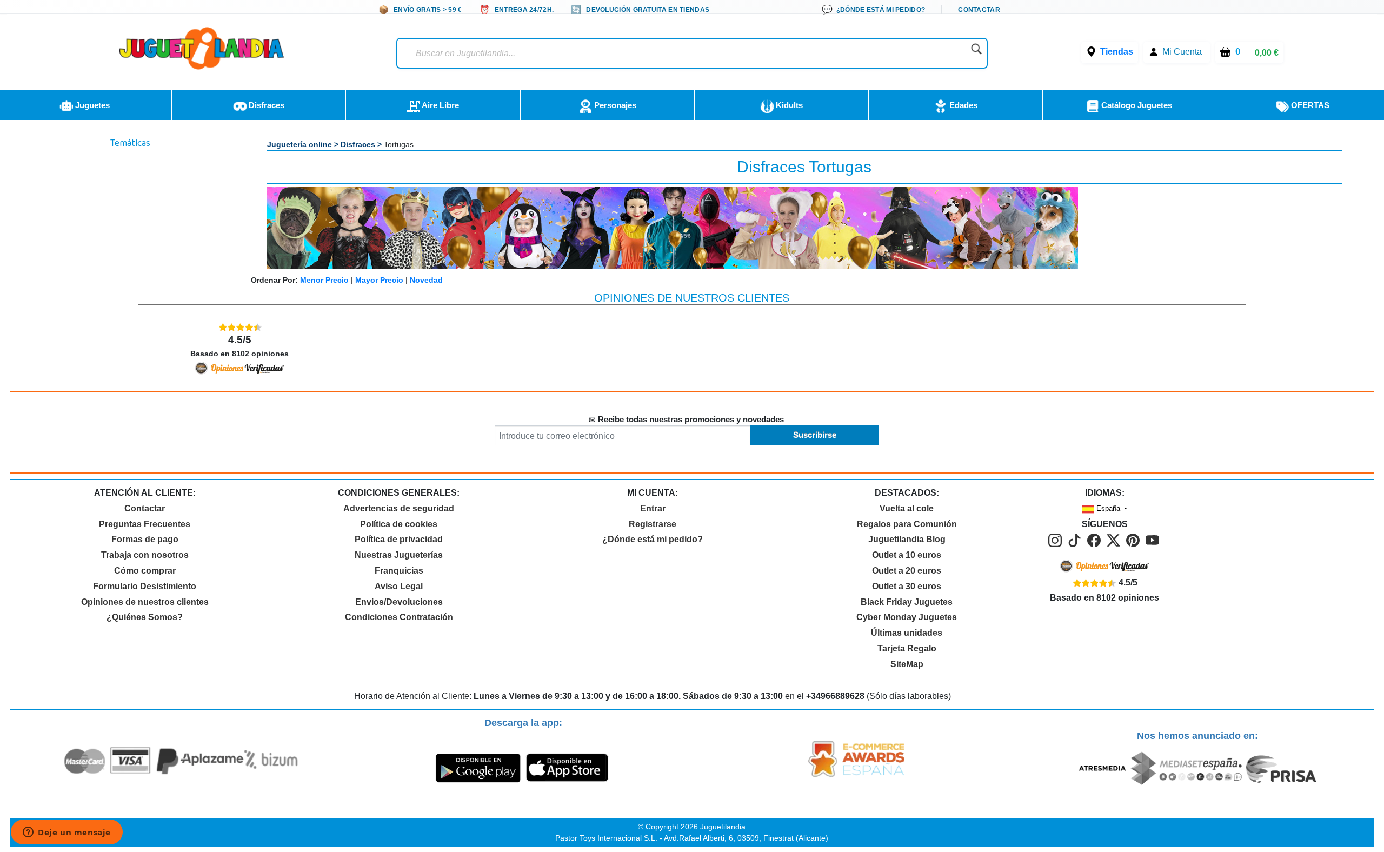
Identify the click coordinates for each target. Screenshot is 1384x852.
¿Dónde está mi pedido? (652, 539)
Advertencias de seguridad (398, 508)
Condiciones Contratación (399, 617)
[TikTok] (1076, 539)
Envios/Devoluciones (399, 602)
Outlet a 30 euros (906, 586)
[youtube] (1153, 539)
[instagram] (1057, 539)
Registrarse (652, 524)
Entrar (653, 508)
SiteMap (906, 664)
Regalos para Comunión (907, 524)
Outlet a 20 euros (906, 570)
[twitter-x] (1115, 539)
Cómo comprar (145, 570)
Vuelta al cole (907, 508)
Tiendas (1116, 51)
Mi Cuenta (1182, 51)
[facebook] (1096, 539)
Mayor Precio (379, 280)
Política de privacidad (399, 539)
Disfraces (265, 105)
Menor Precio (324, 280)
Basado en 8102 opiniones (239, 346)
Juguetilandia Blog (907, 539)
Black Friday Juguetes (907, 602)
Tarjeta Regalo (906, 648)
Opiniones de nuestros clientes (145, 602)
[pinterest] (1135, 539)
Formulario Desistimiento (144, 586)
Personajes (614, 105)
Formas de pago (144, 539)
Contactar (144, 508)
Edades (962, 105)
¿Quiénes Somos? (145, 617)
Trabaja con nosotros (145, 555)
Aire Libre (439, 105)
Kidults (788, 105)
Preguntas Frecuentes (144, 524)
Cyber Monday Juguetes (906, 617)
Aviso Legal (399, 586)
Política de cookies (398, 524)
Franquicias (399, 570)
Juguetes (91, 105)
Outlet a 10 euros (906, 555)
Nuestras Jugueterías (399, 555)
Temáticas (130, 145)
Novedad (426, 280)
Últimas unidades (906, 632)
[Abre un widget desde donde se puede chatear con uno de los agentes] (67, 833)
